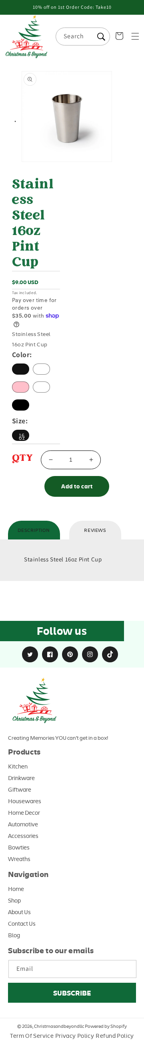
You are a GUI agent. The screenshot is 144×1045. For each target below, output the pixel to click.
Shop (14, 900)
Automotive (23, 824)
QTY (22, 458)
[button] (135, 36)
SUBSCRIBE (72, 993)
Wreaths (19, 859)
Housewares (24, 801)
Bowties (19, 847)
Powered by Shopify (106, 1026)
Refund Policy (115, 1035)
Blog (14, 935)
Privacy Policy (74, 1035)
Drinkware (21, 778)
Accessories (23, 836)
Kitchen (18, 766)
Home (16, 889)
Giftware (19, 789)
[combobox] (83, 36)
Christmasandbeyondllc (59, 1026)
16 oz (22, 436)
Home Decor (24, 812)
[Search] (101, 36)
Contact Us (22, 923)
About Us (19, 912)
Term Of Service (32, 1035)
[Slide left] (10, 123)
